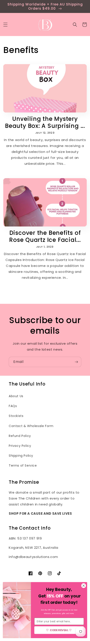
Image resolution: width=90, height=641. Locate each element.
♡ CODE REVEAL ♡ (59, 630)
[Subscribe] (76, 362)
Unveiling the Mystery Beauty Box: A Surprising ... (45, 122)
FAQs (13, 406)
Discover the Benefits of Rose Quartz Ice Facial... (45, 236)
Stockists (16, 416)
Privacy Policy (20, 446)
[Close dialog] (83, 585)
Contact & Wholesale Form (31, 426)
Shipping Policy (21, 455)
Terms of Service (23, 465)
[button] (5, 24)
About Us (16, 396)
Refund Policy (20, 436)
